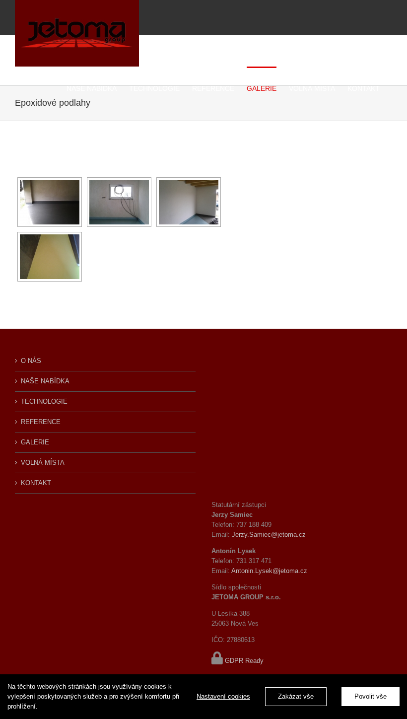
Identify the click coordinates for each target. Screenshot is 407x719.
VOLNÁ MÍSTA (43, 462)
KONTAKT (36, 483)
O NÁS (31, 360)
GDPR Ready (244, 660)
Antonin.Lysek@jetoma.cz (269, 571)
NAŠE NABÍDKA (45, 381)
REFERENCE (41, 422)
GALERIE (35, 442)
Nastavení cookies (223, 696)
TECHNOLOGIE (44, 401)
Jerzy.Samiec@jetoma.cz (269, 534)
